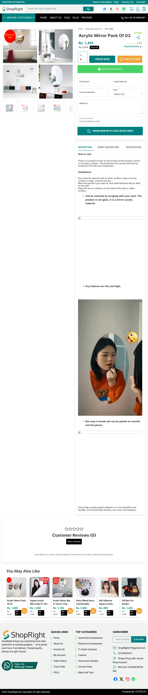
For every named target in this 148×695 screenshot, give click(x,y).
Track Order (59, 666)
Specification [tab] (133, 147)
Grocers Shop (85, 666)
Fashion (82, 655)
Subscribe (139, 639)
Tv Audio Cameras (87, 649)
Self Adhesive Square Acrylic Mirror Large (83, 603)
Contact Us (127, 2)
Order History (60, 661)
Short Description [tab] (108, 147)
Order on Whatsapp (112, 69)
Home (43, 17)
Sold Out (21, 579)
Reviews (87, 17)
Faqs (67, 17)
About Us (55, 17)
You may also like (23, 571)
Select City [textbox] (119, 94)
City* (115, 90)
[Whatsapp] (124, 9)
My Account (59, 655)
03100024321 (125, 653)
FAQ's (56, 672)
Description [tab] (85, 147)
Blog (76, 17)
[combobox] (127, 94)
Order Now (102, 59)
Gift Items (109, 29)
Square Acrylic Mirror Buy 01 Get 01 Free (15, 603)
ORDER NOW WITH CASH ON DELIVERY (112, 131)
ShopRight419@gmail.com (132, 648)
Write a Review (74, 541)
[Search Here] (88, 9)
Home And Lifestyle (93, 29)
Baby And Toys (86, 672)
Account (141, 2)
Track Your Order (102, 2)
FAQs (116, 2)
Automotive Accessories (90, 637)
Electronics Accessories (90, 643)
